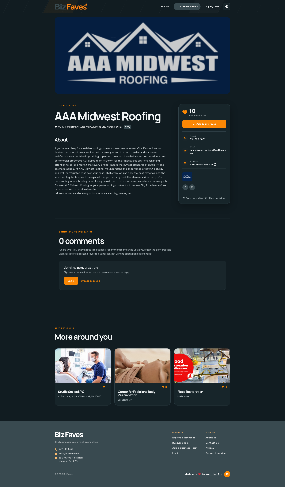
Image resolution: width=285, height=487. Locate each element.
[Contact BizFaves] (227, 474)
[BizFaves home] (71, 6)
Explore (165, 6)
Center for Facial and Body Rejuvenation (136, 393)
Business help (180, 442)
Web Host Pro (214, 474)
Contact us (212, 442)
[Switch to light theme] (226, 6)
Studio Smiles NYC (71, 392)
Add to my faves (206, 123)
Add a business (188, 6)
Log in (71, 280)
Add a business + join (184, 447)
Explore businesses (183, 437)
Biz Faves (69, 434)
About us (210, 437)
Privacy (209, 447)
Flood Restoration (190, 392)
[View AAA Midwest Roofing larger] (187, 176)
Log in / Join (212, 6)
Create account (90, 280)
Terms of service (215, 453)
